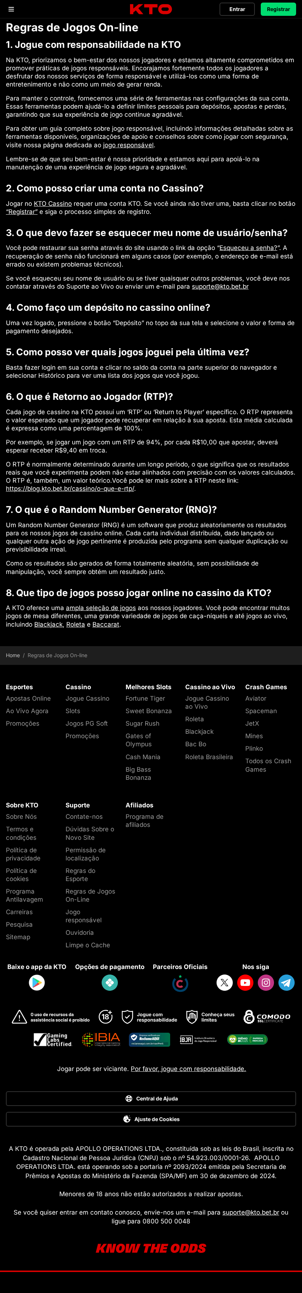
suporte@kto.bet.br (220, 286)
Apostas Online (28, 698)
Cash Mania (143, 757)
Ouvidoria (80, 932)
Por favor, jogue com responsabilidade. (188, 1068)
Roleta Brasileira (209, 757)
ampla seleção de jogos (101, 608)
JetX (252, 723)
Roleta (75, 624)
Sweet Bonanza (149, 711)
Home (13, 655)
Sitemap (18, 937)
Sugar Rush (142, 723)
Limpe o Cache (88, 945)
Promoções (22, 723)
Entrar (237, 9)
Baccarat (105, 624)
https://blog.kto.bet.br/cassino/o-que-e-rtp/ (70, 488)
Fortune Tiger (145, 698)
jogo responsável (128, 145)
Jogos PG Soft (87, 723)
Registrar (278, 9)
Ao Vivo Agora (27, 711)
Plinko (254, 748)
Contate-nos (84, 816)
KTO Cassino (53, 203)
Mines (254, 736)
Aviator (255, 698)
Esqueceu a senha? (248, 247)
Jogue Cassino (87, 698)
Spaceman (261, 711)
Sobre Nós (21, 816)
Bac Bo (195, 744)
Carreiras (19, 912)
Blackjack (48, 624)
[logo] (151, 9)
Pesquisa (19, 924)
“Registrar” (22, 211)
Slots (73, 711)
